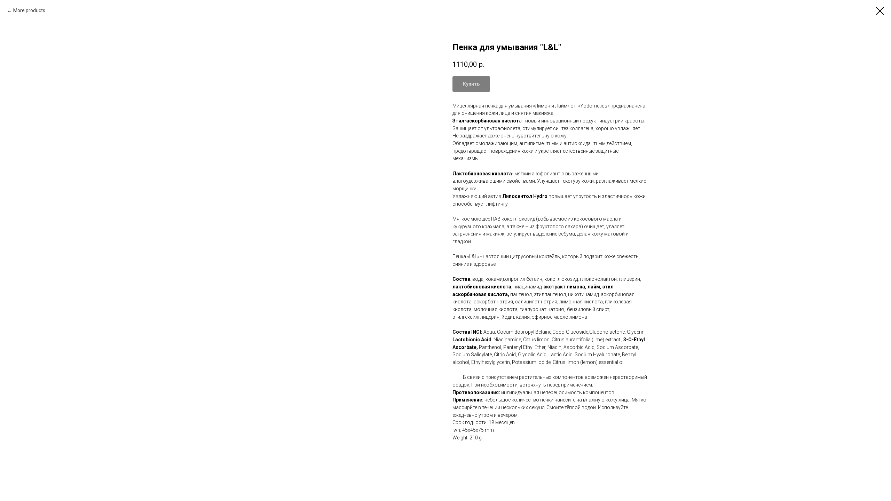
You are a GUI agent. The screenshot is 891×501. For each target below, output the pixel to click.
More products (29, 10)
